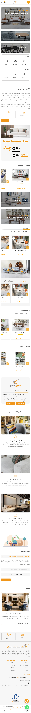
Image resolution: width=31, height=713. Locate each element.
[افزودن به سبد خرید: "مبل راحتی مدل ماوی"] (27, 247)
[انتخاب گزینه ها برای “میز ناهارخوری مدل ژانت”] (8, 329)
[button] (2, 608)
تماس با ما (26, 670)
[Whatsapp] (27, 707)
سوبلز (7, 707)
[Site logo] (15, 2)
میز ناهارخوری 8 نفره (24, 78)
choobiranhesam (24, 683)
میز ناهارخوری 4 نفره (6, 78)
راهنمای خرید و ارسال (23, 665)
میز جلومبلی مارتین (20, 366)
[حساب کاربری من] (1, 2)
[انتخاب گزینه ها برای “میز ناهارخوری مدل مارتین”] (27, 329)
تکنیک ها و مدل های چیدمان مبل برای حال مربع (17, 613)
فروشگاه (26, 662)
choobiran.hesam (24, 680)
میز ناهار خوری (11, 667)
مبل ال (6, 64)
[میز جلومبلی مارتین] (20, 358)
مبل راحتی (15, 64)
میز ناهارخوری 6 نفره (15, 78)
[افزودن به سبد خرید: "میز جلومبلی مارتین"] (8, 181)
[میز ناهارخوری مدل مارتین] (20, 325)
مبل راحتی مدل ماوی (20, 250)
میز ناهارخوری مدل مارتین (20, 332)
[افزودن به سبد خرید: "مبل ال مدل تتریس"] (8, 294)
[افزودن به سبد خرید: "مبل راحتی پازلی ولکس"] (8, 247)
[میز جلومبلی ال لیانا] (20, 176)
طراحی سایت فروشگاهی (16, 707)
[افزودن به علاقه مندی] (13, 171)
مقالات (26, 667)
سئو (10, 707)
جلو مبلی (13, 670)
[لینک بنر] (15, 18)
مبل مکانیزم (24, 64)
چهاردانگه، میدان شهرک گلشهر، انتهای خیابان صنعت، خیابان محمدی (15, 686)
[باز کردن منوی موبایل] (28, 2)
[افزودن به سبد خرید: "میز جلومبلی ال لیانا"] (27, 181)
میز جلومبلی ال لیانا (20, 184)
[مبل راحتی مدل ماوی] (20, 242)
